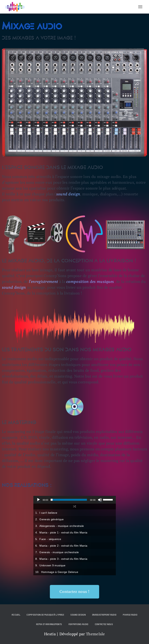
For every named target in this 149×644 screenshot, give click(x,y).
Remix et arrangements (49, 624)
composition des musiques (90, 281)
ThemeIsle (95, 634)
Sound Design (78, 614)
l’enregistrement (43, 281)
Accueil (16, 614)
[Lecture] (38, 500)
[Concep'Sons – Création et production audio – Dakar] (16, 7)
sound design (14, 287)
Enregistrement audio (104, 614)
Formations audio (78, 624)
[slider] (108, 499)
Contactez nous (104, 624)
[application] (74, 500)
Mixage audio (130, 614)
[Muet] (100, 500)
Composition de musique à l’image (45, 614)
